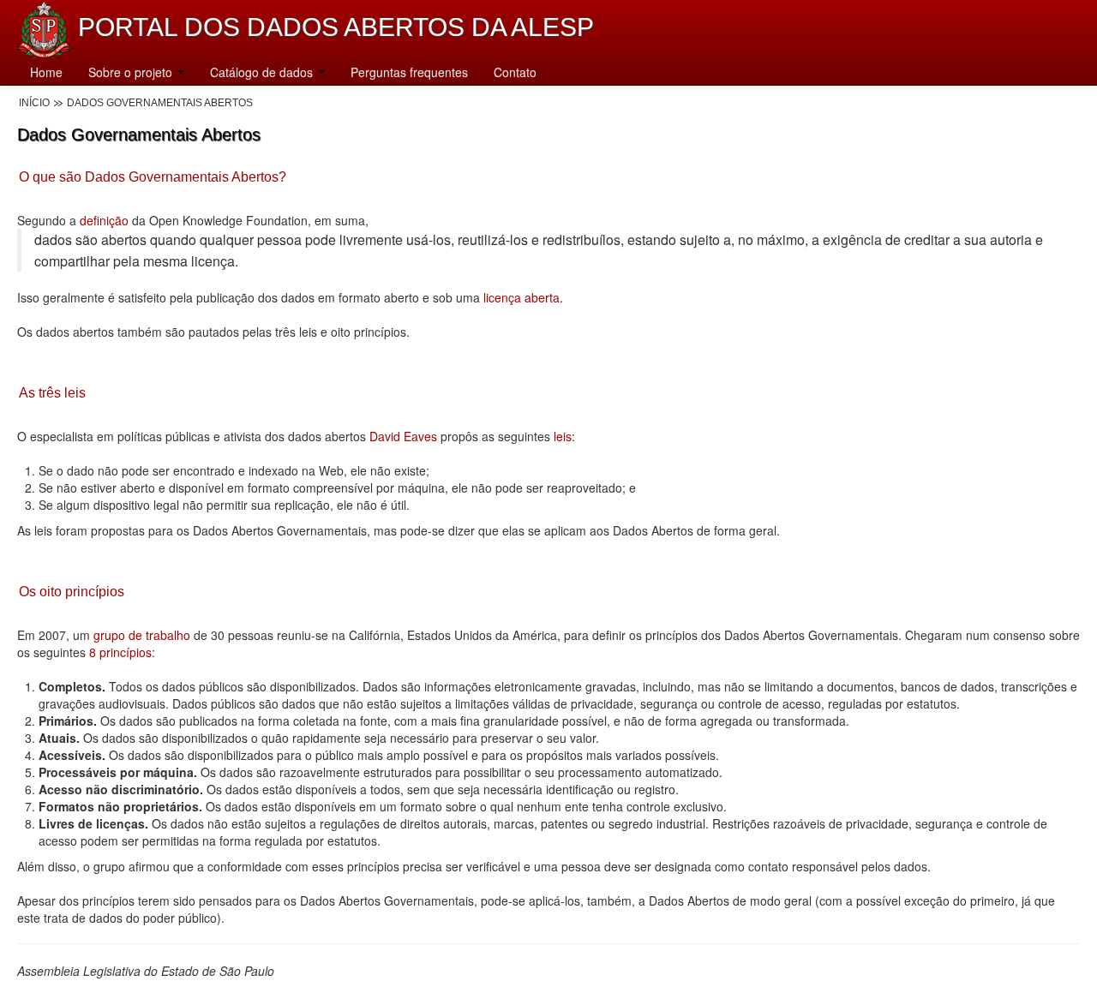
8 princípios (120, 652)
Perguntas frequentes (409, 72)
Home (46, 72)
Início (34, 103)
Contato (515, 72)
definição (104, 220)
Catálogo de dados (263, 72)
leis (561, 436)
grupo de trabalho (141, 634)
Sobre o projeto (132, 72)
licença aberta (521, 297)
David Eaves (403, 436)
